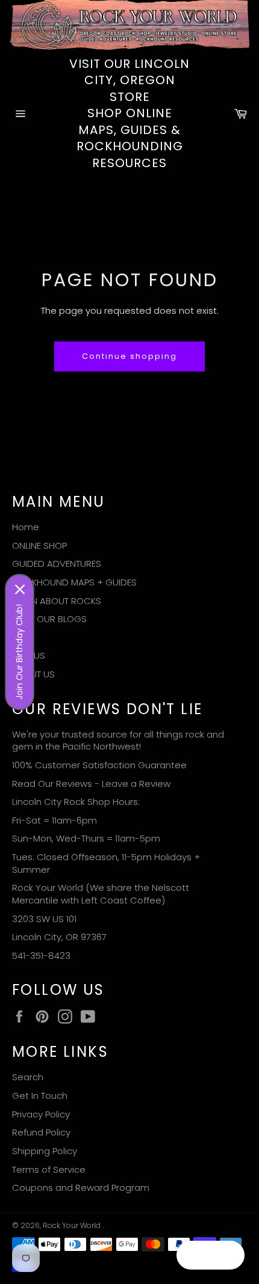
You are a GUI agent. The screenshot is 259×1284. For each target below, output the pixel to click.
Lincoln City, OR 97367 (59, 937)
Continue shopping (129, 356)
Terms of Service (49, 1169)
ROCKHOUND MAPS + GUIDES (74, 582)
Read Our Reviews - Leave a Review (91, 783)
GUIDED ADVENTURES (56, 563)
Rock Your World (72, 1225)
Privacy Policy (41, 1114)
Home (25, 527)
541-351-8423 (41, 955)
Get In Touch (39, 1095)
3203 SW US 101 (44, 919)
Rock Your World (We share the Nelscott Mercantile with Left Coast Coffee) (100, 893)
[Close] (20, 590)
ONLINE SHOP (39, 545)
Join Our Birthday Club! (19, 652)
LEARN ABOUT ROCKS (56, 601)
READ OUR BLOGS (49, 619)
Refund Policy (41, 1132)
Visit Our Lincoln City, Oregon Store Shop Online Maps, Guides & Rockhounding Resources (129, 113)
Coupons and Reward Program (80, 1187)
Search (27, 1077)
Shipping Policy (44, 1151)
